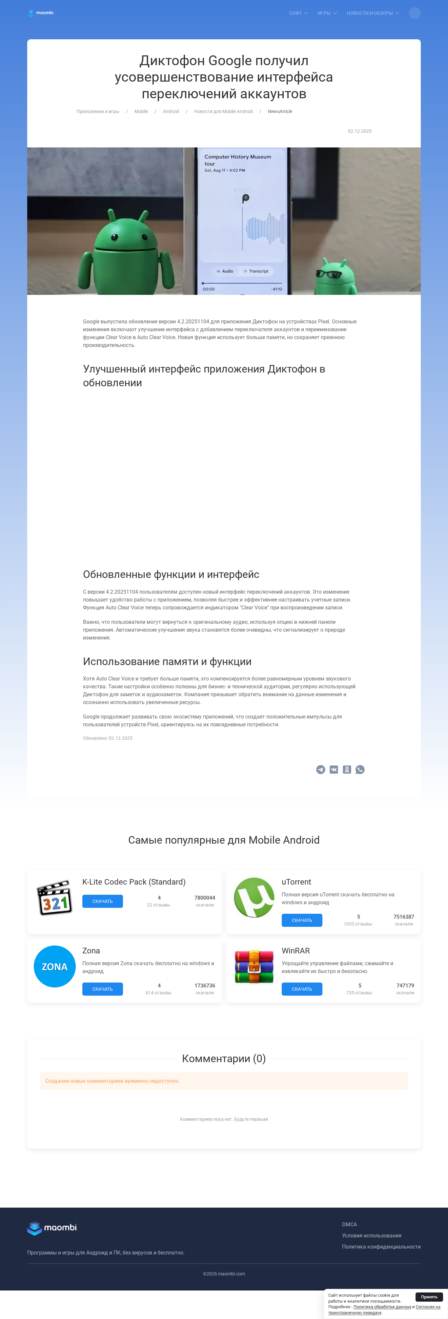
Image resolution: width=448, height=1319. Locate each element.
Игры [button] (324, 13)
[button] (415, 13)
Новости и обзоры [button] (370, 13)
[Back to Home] (40, 13)
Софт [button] (295, 13)
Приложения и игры (97, 111)
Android (171, 111)
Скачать (102, 901)
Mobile (141, 111)
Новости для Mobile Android (223, 111)
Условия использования (371, 1236)
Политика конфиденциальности (381, 1247)
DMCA (349, 1224)
